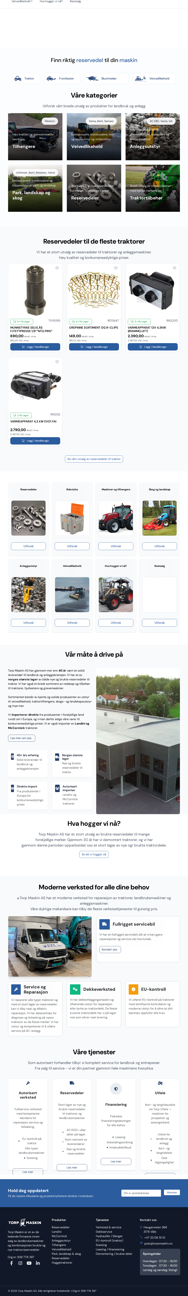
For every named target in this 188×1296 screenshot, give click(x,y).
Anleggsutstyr (61, 1240)
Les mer (28, 1172)
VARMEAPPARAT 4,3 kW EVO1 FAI (33, 421)
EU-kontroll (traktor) (109, 1240)
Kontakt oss (109, 949)
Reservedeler (61, 1227)
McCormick (59, 1236)
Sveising (101, 1245)
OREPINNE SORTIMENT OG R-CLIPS (93, 328)
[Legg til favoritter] (57, 268)
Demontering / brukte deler (114, 1254)
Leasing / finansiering (110, 1249)
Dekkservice (104, 1232)
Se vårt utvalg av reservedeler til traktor (94, 459)
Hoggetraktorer (62, 1263)
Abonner (172, 1192)
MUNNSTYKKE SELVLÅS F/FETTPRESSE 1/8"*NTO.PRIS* (31, 328)
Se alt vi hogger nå (94, 854)
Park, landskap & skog (66, 1254)
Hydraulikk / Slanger (109, 1236)
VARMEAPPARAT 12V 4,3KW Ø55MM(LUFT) (147, 328)
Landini (57, 1232)
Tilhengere (59, 1245)
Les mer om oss (20, 738)
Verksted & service (108, 1227)
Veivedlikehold (61, 1249)
